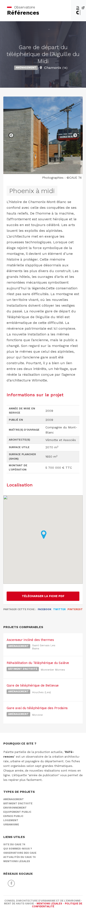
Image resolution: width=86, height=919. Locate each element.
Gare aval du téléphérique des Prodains (37, 708)
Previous (11, 135)
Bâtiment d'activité (22, 668)
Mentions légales (16, 861)
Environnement (15, 807)
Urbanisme (11, 824)
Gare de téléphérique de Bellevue (33, 685)
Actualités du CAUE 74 (19, 857)
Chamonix (55, 68)
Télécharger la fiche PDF (43, 596)
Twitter (59, 609)
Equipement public (17, 812)
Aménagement (26, 67)
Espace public (13, 816)
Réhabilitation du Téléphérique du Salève (38, 663)
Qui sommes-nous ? (17, 848)
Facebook (44, 609)
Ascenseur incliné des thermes (30, 640)
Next (75, 135)
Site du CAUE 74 (14, 844)
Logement (10, 820)
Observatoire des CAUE (19, 852)
